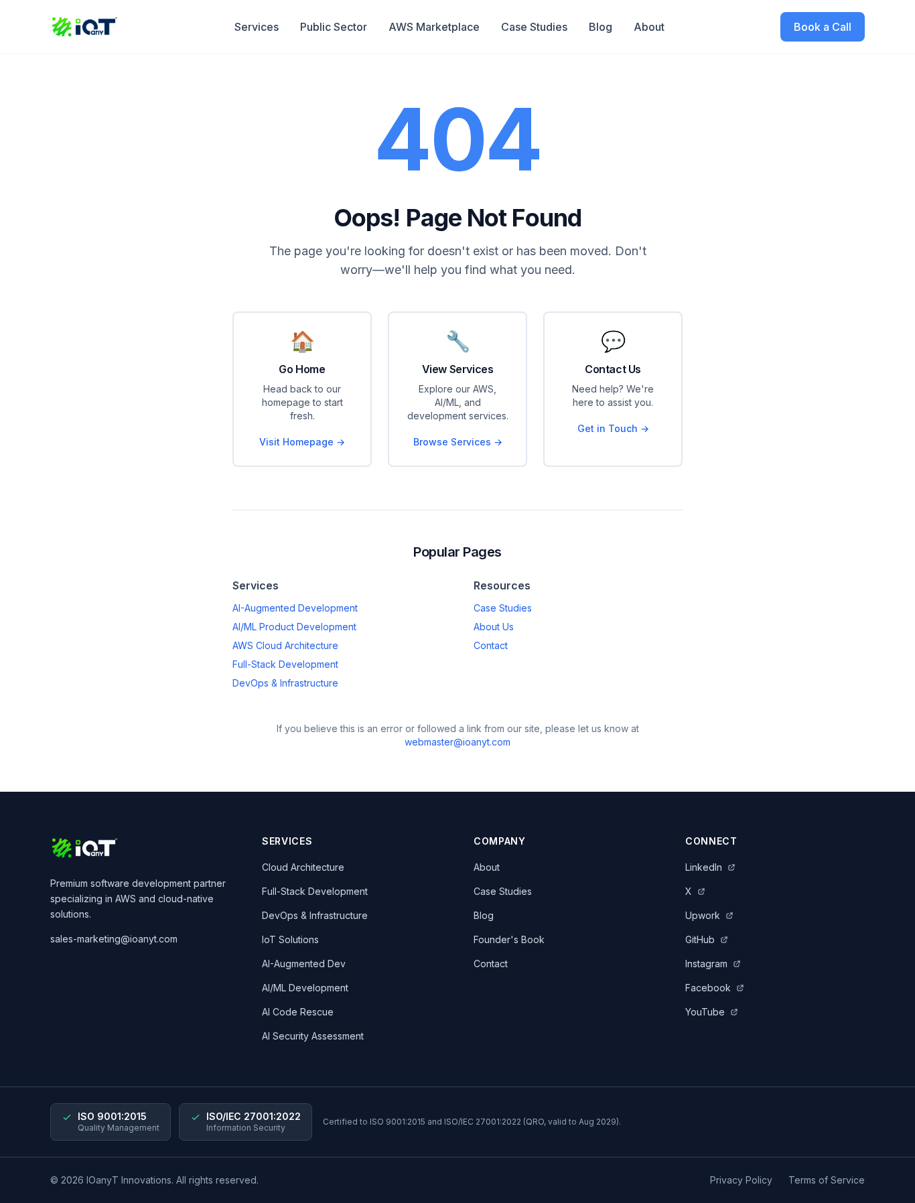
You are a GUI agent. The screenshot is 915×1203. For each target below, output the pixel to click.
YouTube (705, 1011)
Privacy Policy (741, 1180)
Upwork (702, 915)
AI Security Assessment (313, 1036)
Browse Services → (457, 441)
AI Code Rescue (298, 1011)
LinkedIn (703, 867)
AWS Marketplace (434, 26)
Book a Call (822, 26)
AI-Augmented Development (295, 608)
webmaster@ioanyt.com (457, 742)
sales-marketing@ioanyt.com (114, 938)
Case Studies (534, 26)
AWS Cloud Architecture (285, 645)
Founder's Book (509, 939)
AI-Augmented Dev (304, 963)
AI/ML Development (305, 987)
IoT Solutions (290, 939)
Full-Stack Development (285, 664)
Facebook (708, 987)
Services (256, 26)
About (649, 26)
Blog (600, 26)
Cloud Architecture (303, 867)
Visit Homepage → (302, 441)
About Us (494, 626)
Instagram (706, 963)
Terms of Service (826, 1180)
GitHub (700, 939)
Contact (491, 645)
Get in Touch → (613, 428)
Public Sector (333, 26)
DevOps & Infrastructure (285, 683)
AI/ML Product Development (294, 626)
